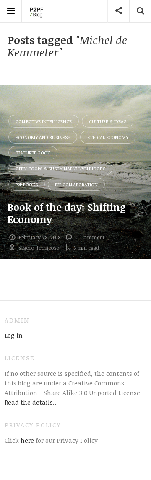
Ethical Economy (107, 137)
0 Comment (90, 237)
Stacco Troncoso (39, 248)
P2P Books (27, 184)
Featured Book (33, 152)
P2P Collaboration (76, 184)
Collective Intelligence (44, 121)
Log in (14, 335)
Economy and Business (43, 137)
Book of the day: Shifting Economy (67, 213)
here (26, 440)
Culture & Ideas (107, 121)
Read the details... (31, 402)
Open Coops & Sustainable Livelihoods (60, 168)
